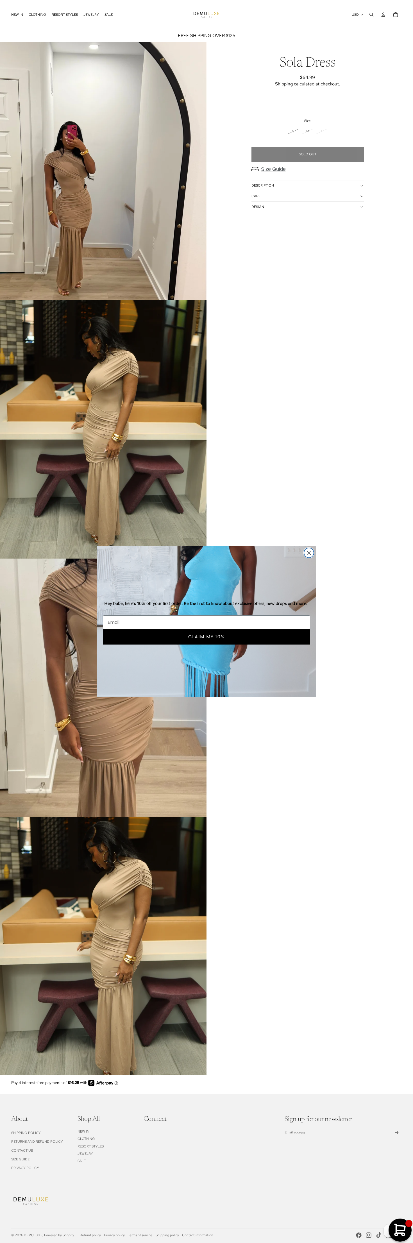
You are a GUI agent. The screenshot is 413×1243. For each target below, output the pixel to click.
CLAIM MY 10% (206, 637)
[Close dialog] (309, 553)
